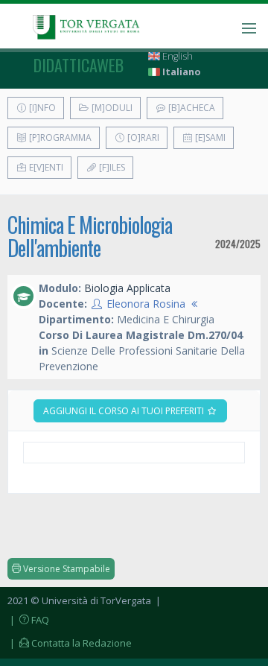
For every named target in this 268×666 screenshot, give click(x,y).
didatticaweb (79, 65)
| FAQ (28, 620)
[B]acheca (190, 107)
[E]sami (209, 137)
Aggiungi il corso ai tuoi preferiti (124, 411)
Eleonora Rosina (145, 303)
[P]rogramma (59, 137)
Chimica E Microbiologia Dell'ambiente (89, 236)
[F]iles (111, 167)
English (176, 56)
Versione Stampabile (65, 568)
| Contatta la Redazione (69, 643)
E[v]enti (45, 167)
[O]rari (142, 137)
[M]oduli (111, 107)
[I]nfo (41, 107)
